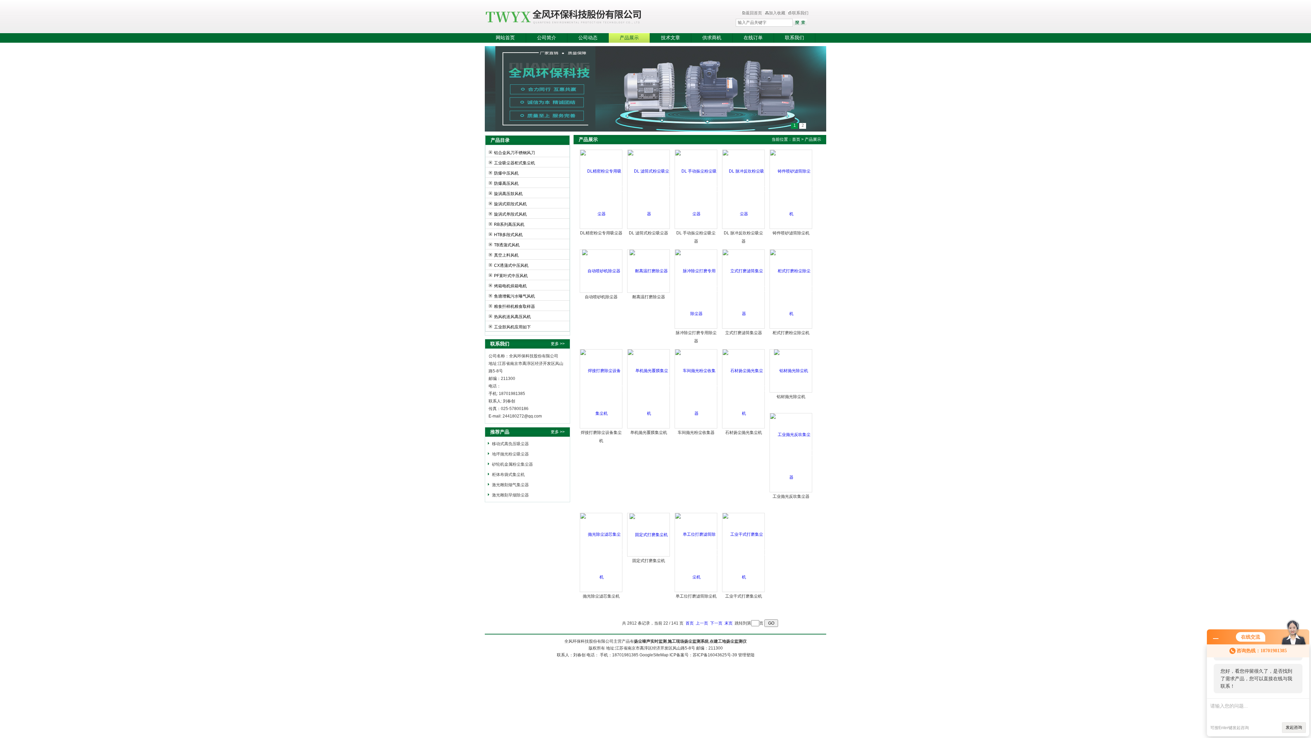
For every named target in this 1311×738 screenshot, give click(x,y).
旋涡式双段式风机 (510, 204)
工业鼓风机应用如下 (512, 327)
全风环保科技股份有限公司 (596, 17)
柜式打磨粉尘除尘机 (791, 332)
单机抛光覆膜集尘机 (648, 432)
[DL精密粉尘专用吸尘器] (601, 189)
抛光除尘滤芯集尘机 (601, 596)
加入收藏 (777, 13)
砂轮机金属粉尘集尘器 (512, 464)
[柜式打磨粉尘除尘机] (791, 288)
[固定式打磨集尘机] (648, 534)
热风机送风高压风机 (512, 316)
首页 (796, 139)
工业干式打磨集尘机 (743, 596)
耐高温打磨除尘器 (648, 297)
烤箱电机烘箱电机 (510, 286)
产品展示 (629, 37)
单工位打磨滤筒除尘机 (696, 596)
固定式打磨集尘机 (648, 560)
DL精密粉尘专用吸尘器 (601, 233)
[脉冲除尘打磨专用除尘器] (696, 288)
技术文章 (670, 37)
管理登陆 (746, 655)
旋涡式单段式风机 (510, 214)
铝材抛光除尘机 (791, 396)
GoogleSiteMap (653, 655)
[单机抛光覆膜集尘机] (649, 388)
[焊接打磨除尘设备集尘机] (601, 388)
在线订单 (753, 37)
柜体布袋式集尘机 (508, 474)
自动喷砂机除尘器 (601, 297)
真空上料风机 (506, 255)
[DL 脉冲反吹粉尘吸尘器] (743, 189)
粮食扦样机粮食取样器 (514, 306)
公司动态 (587, 37)
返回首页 (754, 13)
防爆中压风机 (506, 173)
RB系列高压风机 (509, 224)
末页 (728, 623)
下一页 (716, 623)
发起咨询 (1294, 727)
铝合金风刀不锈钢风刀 (514, 152)
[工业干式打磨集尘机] (743, 552)
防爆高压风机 (506, 183)
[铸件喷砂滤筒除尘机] (791, 189)
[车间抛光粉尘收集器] (696, 388)
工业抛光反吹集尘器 (791, 496)
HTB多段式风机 (508, 234)
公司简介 (546, 37)
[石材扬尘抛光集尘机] (743, 388)
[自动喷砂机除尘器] (601, 271)
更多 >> (558, 343)
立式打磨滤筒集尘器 (743, 332)
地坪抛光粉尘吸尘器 (510, 454)
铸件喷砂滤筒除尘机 (791, 233)
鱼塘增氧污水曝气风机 (514, 296)
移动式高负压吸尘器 (510, 443)
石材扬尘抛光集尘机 (743, 432)
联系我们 (800, 13)
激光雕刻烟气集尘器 (510, 484)
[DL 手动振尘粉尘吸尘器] (696, 189)
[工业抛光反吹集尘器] (791, 452)
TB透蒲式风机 (507, 245)
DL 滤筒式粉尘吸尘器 (648, 233)
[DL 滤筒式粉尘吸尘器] (649, 189)
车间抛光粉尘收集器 (696, 432)
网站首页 (505, 37)
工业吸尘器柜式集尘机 (514, 163)
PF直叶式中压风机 (511, 275)
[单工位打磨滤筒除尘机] (696, 552)
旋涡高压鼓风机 (508, 193)
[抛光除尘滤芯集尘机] (601, 552)
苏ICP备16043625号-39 (715, 655)
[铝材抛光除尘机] (791, 370)
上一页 (702, 623)
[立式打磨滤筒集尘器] (743, 288)
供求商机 (711, 37)
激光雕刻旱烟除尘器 (510, 495)
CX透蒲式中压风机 (511, 265)
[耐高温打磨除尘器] (648, 271)
